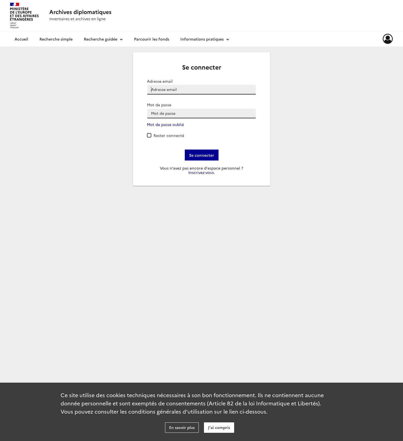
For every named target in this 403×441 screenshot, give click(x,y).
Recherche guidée (100, 39)
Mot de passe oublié (165, 124)
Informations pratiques (202, 39)
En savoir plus (182, 427)
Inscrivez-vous (201, 172)
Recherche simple (56, 39)
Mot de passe (159, 105)
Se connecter (201, 155)
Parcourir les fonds (151, 39)
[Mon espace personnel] (388, 39)
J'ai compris (219, 427)
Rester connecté (169, 135)
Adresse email (160, 81)
